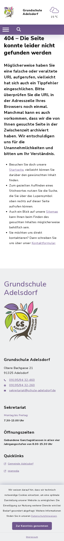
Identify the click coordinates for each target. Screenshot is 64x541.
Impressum (32, 537)
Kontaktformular (43, 243)
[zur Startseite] (9, 12)
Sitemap (52, 212)
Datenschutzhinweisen (44, 516)
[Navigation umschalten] (5, 29)
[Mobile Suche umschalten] (18, 30)
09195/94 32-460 (22, 380)
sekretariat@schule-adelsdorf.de (32, 390)
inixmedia (13, 471)
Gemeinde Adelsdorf (20, 464)
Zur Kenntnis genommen (32, 526)
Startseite (16, 170)
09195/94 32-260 (22, 385)
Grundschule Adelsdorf (32, 12)
